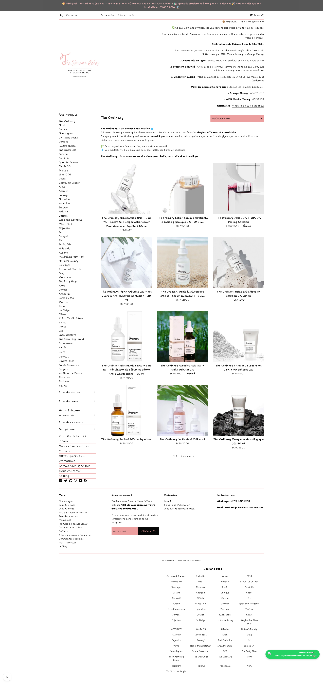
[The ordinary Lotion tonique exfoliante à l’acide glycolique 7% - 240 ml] (182, 188)
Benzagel (64, 265)
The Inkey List (67, 150)
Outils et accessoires (74, 446)
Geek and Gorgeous (70, 219)
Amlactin (64, 294)
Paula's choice (67, 146)
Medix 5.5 (64, 166)
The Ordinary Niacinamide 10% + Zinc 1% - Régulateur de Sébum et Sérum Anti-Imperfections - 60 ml (126, 370)
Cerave (63, 129)
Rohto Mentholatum (71, 318)
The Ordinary (67, 121)
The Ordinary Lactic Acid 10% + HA (182, 439)
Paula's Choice (225, 640)
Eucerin (63, 154)
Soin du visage (77, 392)
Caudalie (64, 158)
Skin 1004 (65, 174)
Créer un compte (126, 15)
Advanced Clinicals (70, 269)
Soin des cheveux (71, 422)
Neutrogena (66, 133)
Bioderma (64, 377)
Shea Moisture (67, 335)
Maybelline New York (71, 256)
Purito (62, 326)
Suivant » (188, 456)
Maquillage (77, 429)
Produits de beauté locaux (72, 438)
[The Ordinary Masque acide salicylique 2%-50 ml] (238, 410)
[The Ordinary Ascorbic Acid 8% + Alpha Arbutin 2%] (182, 336)
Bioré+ (225, 587)
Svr (61, 232)
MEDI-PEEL (66, 224)
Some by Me (66, 298)
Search (168, 501)
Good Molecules (68, 162)
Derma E (64, 357)
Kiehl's (62, 347)
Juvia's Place (66, 361)
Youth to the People (70, 373)
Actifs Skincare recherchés (77, 412)
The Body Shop (68, 281)
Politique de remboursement (179, 508)
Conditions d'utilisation (177, 504)
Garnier (63, 191)
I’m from (64, 302)
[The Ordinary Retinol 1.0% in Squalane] (126, 410)
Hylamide (64, 248)
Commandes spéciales (74, 466)
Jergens (63, 369)
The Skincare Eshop (192, 560)
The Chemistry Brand (71, 339)
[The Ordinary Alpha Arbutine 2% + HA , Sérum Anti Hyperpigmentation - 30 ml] (126, 262)
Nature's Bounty (68, 261)
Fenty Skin (65, 244)
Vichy (62, 322)
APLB (62, 187)
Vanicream (65, 277)
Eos (61, 331)
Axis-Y (201, 581)
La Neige (64, 310)
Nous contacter (70, 471)
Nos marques (77, 115)
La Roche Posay (68, 137)
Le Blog (64, 476)
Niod (62, 125)
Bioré (77, 352)
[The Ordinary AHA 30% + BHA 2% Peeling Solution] (238, 188)
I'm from (225, 609)
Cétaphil (63, 236)
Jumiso (63, 289)
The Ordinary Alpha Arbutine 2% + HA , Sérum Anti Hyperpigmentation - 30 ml (126, 296)
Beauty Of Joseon (69, 182)
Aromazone (66, 343)
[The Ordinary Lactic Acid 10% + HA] (182, 410)
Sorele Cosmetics (69, 365)
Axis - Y (63, 211)
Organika (64, 228)
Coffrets (64, 451)
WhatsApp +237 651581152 (248, 105)
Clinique (63, 141)
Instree (63, 207)
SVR (225, 651)
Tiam (62, 306)
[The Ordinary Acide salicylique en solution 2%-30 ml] (238, 262)
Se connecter (107, 15)
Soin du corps (77, 401)
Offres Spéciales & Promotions (72, 458)
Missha (63, 314)
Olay (61, 273)
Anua (62, 285)
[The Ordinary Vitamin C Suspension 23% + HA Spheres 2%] (238, 336)
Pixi (61, 240)
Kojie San (64, 203)
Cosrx (62, 178)
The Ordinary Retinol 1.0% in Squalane (126, 439)
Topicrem (64, 381)
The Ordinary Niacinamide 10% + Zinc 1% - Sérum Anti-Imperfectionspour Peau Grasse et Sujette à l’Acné (126, 222)
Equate (63, 385)
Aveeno (63, 252)
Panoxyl (63, 195)
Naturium (64, 199)
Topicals (63, 170)
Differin (63, 215)
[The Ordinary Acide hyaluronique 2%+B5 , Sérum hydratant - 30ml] (182, 262)
